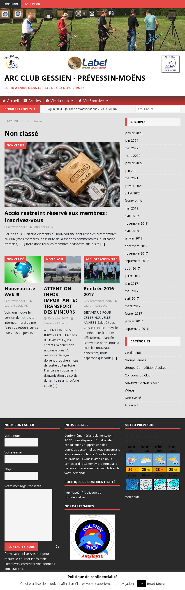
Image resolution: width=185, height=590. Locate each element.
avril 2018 (132, 231)
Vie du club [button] (60, 100)
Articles (34, 100)
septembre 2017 (137, 261)
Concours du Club (137, 375)
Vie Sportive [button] (93, 100)
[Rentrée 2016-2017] (102, 269)
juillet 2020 (133, 193)
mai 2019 (131, 208)
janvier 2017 (134, 321)
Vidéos (129, 390)
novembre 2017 (136, 253)
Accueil (13, 100)
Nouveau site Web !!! (20, 291)
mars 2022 (132, 155)
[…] (102, 244)
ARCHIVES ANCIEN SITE (142, 382)
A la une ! (131, 405)
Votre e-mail (13, 452)
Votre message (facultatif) (23, 486)
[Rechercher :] (157, 109)
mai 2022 (131, 148)
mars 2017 (132, 306)
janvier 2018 (134, 238)
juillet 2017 (133, 276)
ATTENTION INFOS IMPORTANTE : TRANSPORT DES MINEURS (60, 300)
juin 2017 (131, 283)
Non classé (133, 398)
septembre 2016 (137, 328)
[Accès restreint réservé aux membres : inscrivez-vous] (62, 174)
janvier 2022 (134, 163)
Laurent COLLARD (45, 227)
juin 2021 (131, 171)
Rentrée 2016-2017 (99, 291)
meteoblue (132, 497)
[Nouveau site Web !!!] (23, 269)
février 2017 (133, 313)
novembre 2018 (136, 223)
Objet (9, 469)
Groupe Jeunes (135, 360)
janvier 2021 (134, 186)
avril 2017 (132, 298)
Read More (156, 583)
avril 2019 (132, 216)
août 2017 (132, 268)
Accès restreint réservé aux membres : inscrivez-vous (56, 216)
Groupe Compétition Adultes (145, 367)
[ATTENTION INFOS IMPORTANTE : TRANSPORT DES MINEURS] (62, 269)
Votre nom (12, 435)
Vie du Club (133, 353)
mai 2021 (131, 178)
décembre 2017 (136, 246)
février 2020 (133, 200)
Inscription (32, 4)
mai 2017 (131, 291)
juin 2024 (131, 140)
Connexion (10, 4)
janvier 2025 (134, 133)
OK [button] (141, 584)
